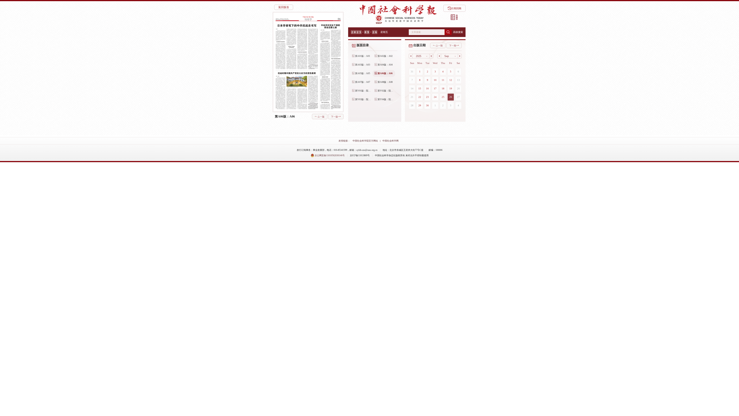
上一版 (321, 116)
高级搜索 (458, 32)
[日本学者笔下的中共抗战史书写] (297, 46)
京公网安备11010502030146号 (329, 155)
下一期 (452, 45)
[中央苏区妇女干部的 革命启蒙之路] (330, 66)
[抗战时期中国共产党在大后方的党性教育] (297, 90)
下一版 (334, 116)
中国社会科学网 (390, 140)
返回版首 (283, 7)
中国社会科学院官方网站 (365, 140)
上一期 (439, 45)
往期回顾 (456, 8)
